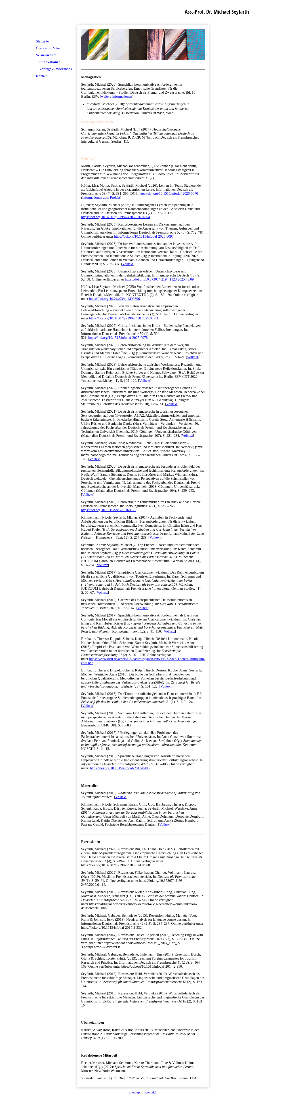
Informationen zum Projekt (101, 197)
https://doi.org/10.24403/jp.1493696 (114, 299)
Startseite (42, 41)
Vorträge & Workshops (55, 69)
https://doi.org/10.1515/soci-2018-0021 (108, 510)
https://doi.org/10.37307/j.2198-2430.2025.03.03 (123, 318)
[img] (143, 44)
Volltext (127, 264)
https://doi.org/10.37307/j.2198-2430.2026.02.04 (115, 217)
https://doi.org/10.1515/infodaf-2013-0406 (119, 768)
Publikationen (50, 62)
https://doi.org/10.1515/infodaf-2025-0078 (118, 338)
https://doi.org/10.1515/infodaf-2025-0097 (144, 236)
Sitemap (134, 1092)
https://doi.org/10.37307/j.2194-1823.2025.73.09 (159, 279)
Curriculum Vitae (48, 48)
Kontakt (41, 76)
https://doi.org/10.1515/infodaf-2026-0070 (168, 193)
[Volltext (165, 686)
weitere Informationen (116, 96)
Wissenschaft (46, 55)
